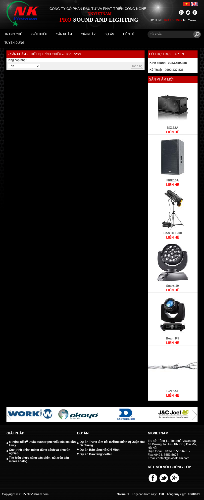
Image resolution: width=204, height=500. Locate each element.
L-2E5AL (172, 391)
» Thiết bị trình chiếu (44, 54)
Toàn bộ (137, 66)
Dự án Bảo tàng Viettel (95, 454)
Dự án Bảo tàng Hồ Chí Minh (99, 450)
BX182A (172, 127)
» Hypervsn (71, 54)
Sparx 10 (172, 286)
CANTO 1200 (172, 233)
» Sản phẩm (17, 54)
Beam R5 (172, 338)
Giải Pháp (88, 34)
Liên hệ (129, 34)
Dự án (109, 34)
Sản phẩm (64, 34)
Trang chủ (13, 34)
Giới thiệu (39, 34)
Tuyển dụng (14, 42)
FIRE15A (172, 180)
